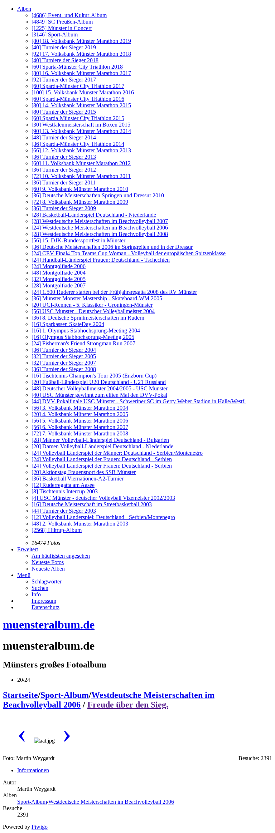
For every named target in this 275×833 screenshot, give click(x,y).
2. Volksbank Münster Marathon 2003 (80, 524)
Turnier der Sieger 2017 (64, 80)
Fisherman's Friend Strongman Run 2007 (83, 343)
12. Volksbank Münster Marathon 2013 (81, 150)
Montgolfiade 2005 (59, 279)
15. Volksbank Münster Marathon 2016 (83, 92)
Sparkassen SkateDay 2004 (68, 324)
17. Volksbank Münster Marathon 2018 (81, 54)
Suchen (40, 588)
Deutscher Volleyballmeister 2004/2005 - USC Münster (100, 388)
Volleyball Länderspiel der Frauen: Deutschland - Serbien (102, 459)
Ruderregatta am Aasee (63, 485)
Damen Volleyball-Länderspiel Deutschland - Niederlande (102, 446)
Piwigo (40, 827)
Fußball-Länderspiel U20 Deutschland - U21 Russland (99, 382)
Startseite (20, 695)
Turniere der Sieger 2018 (65, 60)
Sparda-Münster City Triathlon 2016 (78, 99)
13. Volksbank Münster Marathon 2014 (81, 131)
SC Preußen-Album (62, 22)
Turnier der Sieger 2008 (64, 369)
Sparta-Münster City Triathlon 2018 (77, 67)
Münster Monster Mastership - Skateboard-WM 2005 (97, 298)
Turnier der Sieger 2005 (64, 356)
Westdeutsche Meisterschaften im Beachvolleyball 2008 (100, 234)
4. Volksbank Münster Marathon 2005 (80, 414)
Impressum (44, 601)
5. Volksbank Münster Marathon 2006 (80, 421)
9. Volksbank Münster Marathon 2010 (80, 189)
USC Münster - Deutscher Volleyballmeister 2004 (93, 311)
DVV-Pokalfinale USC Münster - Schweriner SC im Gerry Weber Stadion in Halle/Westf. (139, 401)
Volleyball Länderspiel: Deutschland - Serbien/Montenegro (103, 517)
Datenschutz (45, 607)
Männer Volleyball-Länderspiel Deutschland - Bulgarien (100, 440)
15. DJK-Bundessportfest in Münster (78, 240)
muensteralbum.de (49, 624)
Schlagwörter (47, 581)
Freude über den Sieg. (127, 704)
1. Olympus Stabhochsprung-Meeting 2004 (86, 330)
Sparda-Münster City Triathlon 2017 (78, 86)
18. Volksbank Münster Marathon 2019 (81, 41)
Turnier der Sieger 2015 (64, 112)
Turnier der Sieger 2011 (64, 182)
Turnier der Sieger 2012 (64, 170)
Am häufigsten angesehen (61, 556)
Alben (24, 9)
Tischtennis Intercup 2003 (65, 491)
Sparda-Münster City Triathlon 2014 (78, 144)
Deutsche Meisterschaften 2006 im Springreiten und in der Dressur (112, 247)
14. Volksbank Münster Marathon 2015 (81, 105)
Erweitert (27, 549)
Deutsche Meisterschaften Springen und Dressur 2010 (98, 195)
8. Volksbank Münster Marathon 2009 (80, 202)
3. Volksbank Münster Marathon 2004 (80, 408)
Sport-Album (55, 34)
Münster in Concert (62, 28)
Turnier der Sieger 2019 (64, 47)
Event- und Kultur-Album (69, 15)
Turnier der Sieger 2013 (64, 157)
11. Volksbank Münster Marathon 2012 (81, 163)
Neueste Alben (48, 569)
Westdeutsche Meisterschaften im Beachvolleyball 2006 (100, 228)
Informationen (33, 770)
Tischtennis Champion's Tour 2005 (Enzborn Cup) (94, 376)
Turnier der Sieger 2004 (64, 350)
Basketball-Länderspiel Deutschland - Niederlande (94, 215)
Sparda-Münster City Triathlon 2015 (78, 118)
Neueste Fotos (48, 562)
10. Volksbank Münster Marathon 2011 (81, 176)
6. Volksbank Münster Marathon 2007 (80, 427)
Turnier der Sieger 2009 (64, 208)
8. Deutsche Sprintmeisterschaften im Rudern (88, 318)
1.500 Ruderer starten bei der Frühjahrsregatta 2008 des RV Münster (114, 292)
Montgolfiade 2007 (59, 285)
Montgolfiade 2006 (59, 266)
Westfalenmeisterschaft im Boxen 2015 (81, 125)
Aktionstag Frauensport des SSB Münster (84, 472)
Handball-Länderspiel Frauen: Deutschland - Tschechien (101, 260)
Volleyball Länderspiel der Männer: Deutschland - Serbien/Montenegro (117, 453)
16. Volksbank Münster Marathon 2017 (81, 73)
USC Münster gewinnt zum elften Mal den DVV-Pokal (99, 395)
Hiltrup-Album (57, 530)
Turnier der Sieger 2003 (64, 511)
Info (36, 594)
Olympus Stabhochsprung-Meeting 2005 (83, 337)
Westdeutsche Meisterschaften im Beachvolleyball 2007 (100, 221)
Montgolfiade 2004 (59, 273)
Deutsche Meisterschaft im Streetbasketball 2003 (92, 504)
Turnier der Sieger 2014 (64, 137)
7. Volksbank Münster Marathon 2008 (80, 433)
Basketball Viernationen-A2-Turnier (78, 478)
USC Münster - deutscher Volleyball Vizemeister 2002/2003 (103, 498)
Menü (23, 575)
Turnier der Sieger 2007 (64, 363)
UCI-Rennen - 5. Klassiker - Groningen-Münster (92, 305)
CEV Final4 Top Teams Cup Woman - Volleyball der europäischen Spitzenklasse (129, 253)
